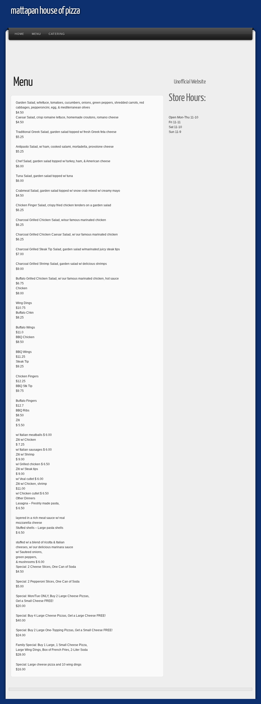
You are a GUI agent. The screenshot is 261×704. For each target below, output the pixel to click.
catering (57, 33)
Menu (36, 33)
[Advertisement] (101, 55)
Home (19, 33)
